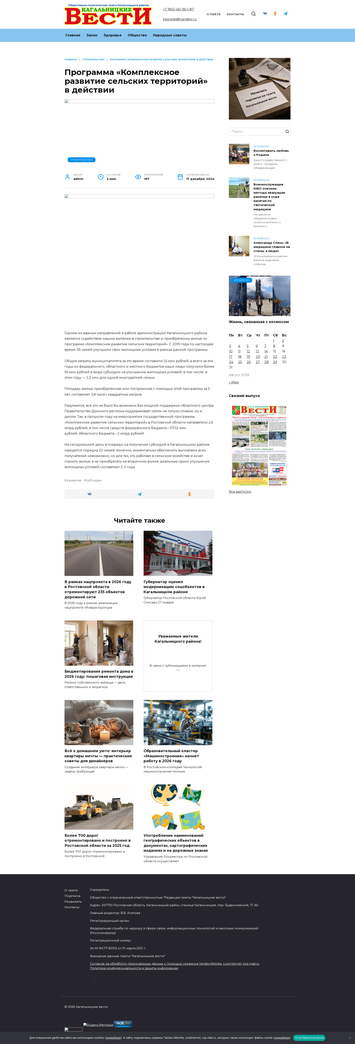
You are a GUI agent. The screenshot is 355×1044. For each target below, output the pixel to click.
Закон (91, 35)
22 (275, 357)
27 (258, 362)
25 (240, 362)
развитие (74, 480)
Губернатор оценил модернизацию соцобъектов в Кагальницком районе (174, 586)
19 (248, 357)
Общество (137, 35)
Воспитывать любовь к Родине (271, 153)
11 (239, 351)
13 (257, 351)
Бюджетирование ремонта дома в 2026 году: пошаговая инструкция (99, 674)
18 (240, 357)
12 (248, 351)
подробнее (113, 1037)
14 (266, 351)
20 (258, 357)
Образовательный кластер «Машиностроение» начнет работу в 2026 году (171, 756)
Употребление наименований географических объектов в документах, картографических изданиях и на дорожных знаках (176, 843)
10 (231, 351)
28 (266, 362)
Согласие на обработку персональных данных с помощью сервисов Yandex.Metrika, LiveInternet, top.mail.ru (174, 964)
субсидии (93, 480)
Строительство (81, 159)
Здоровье (113, 35)
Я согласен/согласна (309, 1037)
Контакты (235, 14)
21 (266, 357)
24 (231, 362)
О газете (214, 14)
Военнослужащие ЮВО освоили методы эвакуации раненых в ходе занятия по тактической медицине (269, 197)
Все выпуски (240, 492)
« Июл (234, 382)
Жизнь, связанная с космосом (259, 322)
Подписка (72, 896)
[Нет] (350, 1038)
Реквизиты (73, 902)
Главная (73, 35)
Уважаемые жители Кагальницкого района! (178, 638)
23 (284, 357)
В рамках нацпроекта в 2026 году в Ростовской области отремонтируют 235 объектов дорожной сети (98, 589)
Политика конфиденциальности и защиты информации (134, 968)
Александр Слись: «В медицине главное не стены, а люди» (272, 247)
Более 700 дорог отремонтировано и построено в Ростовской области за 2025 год (98, 840)
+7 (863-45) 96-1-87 (178, 9)
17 (230, 357)
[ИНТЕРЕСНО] (259, 313)
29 (275, 362)
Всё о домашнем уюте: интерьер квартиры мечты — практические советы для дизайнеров (98, 756)
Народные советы (170, 35)
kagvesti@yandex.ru (180, 19)
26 (249, 362)
